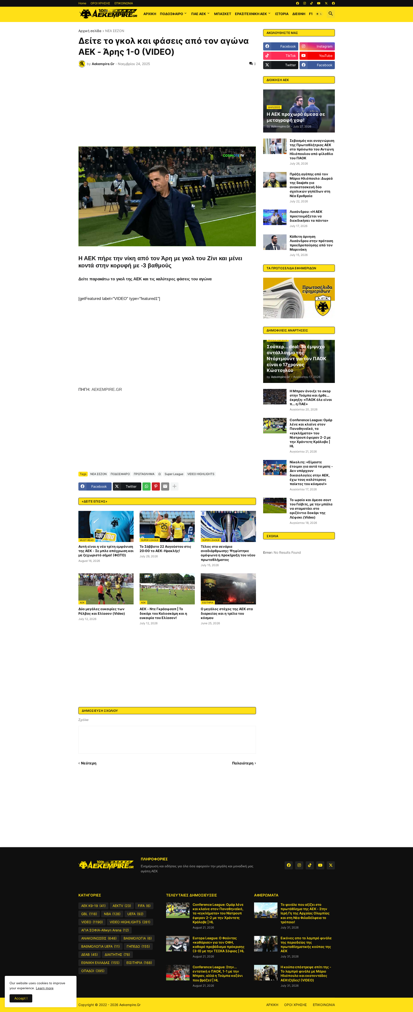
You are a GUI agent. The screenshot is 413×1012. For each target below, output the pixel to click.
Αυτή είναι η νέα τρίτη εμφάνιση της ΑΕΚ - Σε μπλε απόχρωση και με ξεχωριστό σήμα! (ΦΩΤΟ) (106, 550)
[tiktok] (311, 3)
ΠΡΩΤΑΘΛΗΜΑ (144, 474)
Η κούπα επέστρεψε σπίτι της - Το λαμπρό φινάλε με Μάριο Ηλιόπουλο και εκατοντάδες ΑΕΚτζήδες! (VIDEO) (306, 973)
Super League (174, 474)
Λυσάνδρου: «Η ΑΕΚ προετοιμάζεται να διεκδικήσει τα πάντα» (309, 216)
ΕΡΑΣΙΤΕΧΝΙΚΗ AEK (251, 14)
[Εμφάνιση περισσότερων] (174, 486)
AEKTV (122, 906)
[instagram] (304, 3)
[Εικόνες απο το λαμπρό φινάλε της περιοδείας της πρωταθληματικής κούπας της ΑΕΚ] (265, 943)
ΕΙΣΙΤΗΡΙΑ (139, 963)
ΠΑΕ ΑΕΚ (198, 14)
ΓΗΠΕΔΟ (138, 946)
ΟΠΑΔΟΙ (92, 971)
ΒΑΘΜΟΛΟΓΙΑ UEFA (100, 946)
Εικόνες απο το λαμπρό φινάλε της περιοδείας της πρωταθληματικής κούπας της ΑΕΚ (306, 944)
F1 (311, 14)
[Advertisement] (167, 106)
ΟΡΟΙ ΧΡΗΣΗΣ (100, 3)
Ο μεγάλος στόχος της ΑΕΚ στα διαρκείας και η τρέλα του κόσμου (227, 613)
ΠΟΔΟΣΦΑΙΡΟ (171, 14)
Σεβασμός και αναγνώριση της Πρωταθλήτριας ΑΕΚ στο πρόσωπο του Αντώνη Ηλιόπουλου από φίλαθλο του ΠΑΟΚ (312, 149)
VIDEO (92, 922)
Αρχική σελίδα (89, 31)
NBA (112, 914)
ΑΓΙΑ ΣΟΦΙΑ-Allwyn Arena (105, 930)
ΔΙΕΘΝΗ (298, 14)
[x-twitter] (326, 3)
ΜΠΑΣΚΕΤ (222, 14)
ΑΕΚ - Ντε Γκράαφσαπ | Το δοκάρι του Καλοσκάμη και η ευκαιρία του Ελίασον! (163, 613)
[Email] (165, 486)
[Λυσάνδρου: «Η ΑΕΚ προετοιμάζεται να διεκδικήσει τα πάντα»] (275, 217)
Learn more (45, 988)
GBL (89, 914)
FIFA (144, 906)
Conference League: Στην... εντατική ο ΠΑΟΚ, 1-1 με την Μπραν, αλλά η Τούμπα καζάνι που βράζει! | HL (218, 973)
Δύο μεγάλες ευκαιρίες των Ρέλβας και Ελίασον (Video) (101, 611)
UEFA (135, 914)
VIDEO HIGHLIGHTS (200, 474)
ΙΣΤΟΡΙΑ (281, 14)
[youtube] (319, 3)
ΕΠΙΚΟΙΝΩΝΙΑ (123, 3)
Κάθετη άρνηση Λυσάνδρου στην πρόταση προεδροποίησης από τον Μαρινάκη (311, 243)
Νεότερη (88, 763)
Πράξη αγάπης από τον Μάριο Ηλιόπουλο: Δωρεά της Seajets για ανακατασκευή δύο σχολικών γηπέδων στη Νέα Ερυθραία (311, 185)
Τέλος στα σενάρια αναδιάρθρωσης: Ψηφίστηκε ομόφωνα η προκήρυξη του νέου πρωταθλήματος (228, 553)
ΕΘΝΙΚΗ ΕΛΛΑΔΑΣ (100, 963)
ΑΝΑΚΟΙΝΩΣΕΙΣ (99, 938)
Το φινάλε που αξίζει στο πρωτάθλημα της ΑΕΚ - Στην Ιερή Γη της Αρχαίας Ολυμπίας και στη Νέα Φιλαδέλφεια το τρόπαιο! (305, 913)
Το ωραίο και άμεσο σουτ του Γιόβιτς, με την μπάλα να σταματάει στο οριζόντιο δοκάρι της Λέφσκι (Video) (311, 508)
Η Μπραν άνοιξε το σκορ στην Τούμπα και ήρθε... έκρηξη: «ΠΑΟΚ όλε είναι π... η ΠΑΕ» (311, 397)
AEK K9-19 (93, 906)
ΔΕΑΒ (89, 954)
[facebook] (297, 3)
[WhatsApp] (146, 486)
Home (82, 3)
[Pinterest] (156, 486)
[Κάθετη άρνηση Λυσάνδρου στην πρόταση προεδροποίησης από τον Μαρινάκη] (275, 242)
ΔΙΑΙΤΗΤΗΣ (117, 954)
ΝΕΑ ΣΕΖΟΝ (114, 31)
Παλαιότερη (242, 763)
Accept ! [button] (20, 998)
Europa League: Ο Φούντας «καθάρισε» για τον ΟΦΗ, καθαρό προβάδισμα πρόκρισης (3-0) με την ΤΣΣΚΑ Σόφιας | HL (219, 944)
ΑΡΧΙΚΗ (149, 14)
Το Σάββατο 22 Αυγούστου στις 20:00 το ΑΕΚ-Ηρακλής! (165, 548)
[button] (319, 13)
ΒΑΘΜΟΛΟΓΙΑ (138, 938)
